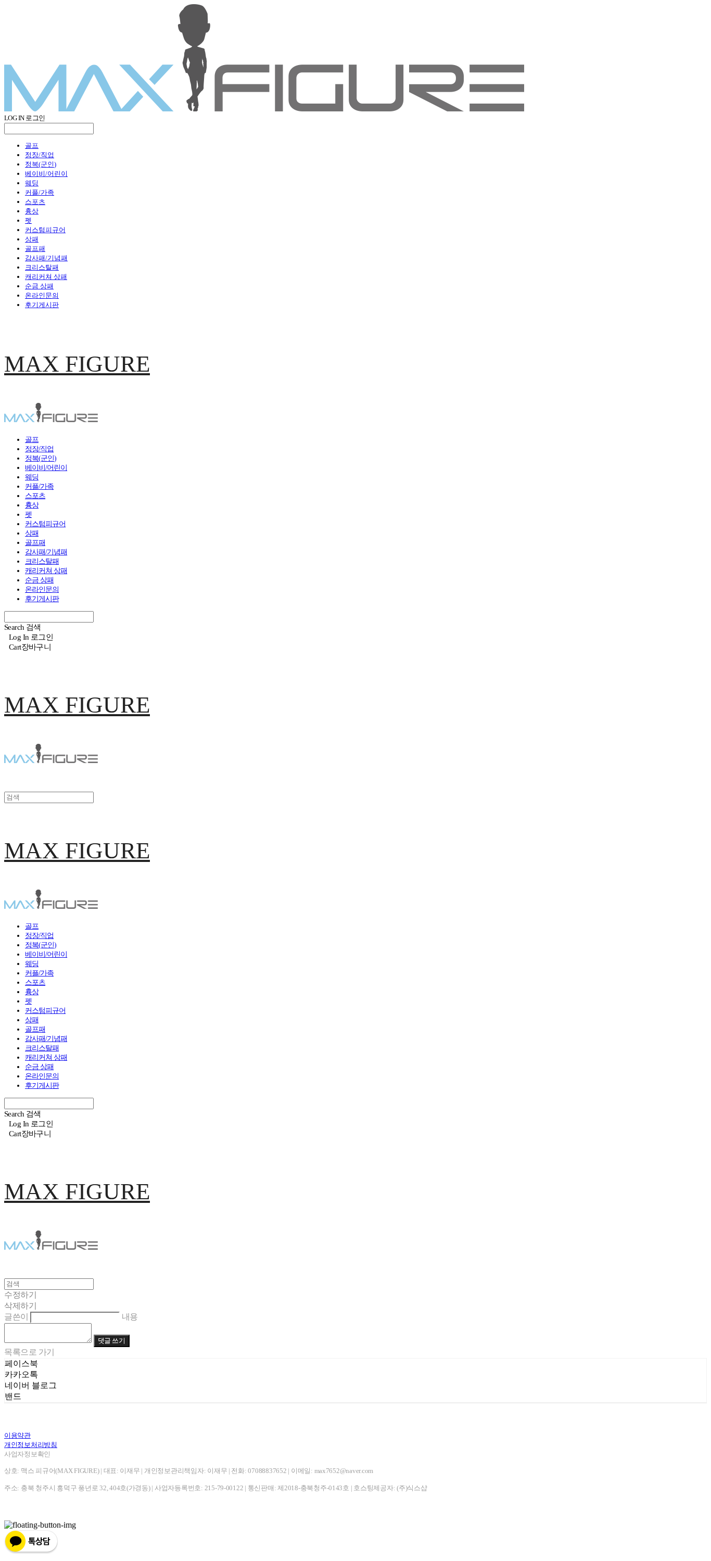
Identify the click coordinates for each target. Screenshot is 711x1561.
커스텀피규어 (45, 230)
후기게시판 (42, 305)
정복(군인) (40, 164)
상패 (32, 239)
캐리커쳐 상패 (46, 277)
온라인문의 (42, 295)
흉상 (32, 211)
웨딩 (32, 183)
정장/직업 (39, 155)
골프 (32, 145)
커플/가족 (39, 192)
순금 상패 (39, 286)
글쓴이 (16, 1316)
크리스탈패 (42, 267)
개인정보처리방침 (30, 1445)
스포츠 (35, 202)
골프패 (35, 248)
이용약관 (17, 1435)
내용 (130, 1316)
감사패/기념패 (46, 258)
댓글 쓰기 (111, 1340)
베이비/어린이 (46, 173)
